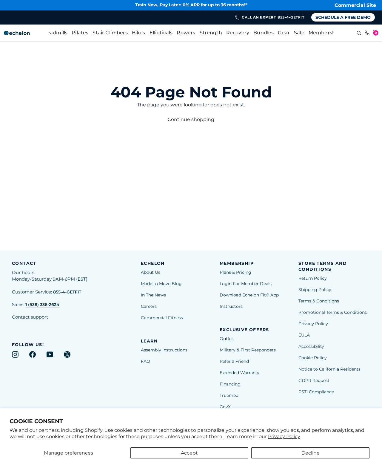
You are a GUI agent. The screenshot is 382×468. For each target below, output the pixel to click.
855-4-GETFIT (67, 292)
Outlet (226, 338)
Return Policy (312, 278)
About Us (150, 272)
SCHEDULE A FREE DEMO (343, 17)
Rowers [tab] (186, 33)
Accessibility (311, 346)
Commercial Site (355, 5)
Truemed (229, 395)
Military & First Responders (248, 350)
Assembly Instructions (164, 350)
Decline (310, 453)
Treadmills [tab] (55, 33)
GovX (225, 406)
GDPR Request (313, 380)
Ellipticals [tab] (161, 33)
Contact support (30, 317)
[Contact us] (367, 33)
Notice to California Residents (329, 369)
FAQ (145, 361)
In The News (153, 295)
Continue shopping (191, 119)
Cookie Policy (312, 357)
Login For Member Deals (246, 283)
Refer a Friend (234, 361)
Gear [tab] (284, 33)
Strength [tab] (211, 33)
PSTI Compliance (316, 391)
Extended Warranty (239, 372)
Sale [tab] (299, 33)
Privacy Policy (284, 436)
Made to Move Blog (161, 283)
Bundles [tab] (263, 33)
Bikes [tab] (138, 33)
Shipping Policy (314, 289)
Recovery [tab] (237, 33)
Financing (230, 384)
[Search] (359, 33)
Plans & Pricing (235, 272)
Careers (149, 306)
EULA (304, 335)
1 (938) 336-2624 (42, 304)
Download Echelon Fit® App (249, 295)
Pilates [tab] (80, 33)
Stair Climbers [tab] (110, 33)
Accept (189, 453)
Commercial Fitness (162, 317)
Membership (324, 33)
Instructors (231, 306)
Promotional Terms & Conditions (332, 312)
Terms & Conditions (318, 301)
